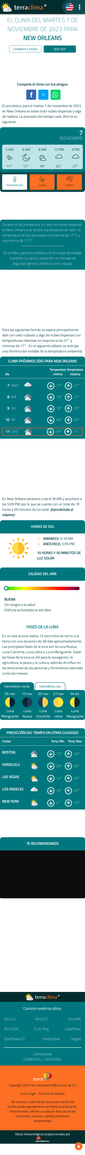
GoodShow (73, 1029)
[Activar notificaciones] (79, 1146)
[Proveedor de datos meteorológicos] (42, 1139)
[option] (14, 182)
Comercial (33, 1059)
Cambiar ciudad (25, 49)
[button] (79, 7)
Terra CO (41, 1019)
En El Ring (41, 1029)
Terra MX (74, 1019)
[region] (42, 68)
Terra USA (11, 1029)
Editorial (53, 1059)
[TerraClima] (70, 7)
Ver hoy (60, 49)
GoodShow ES (14, 1038)
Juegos (76, 1038)
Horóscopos (51, 1038)
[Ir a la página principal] (24, 7)
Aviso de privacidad (51, 1093)
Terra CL (10, 1019)
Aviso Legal (28, 1093)
